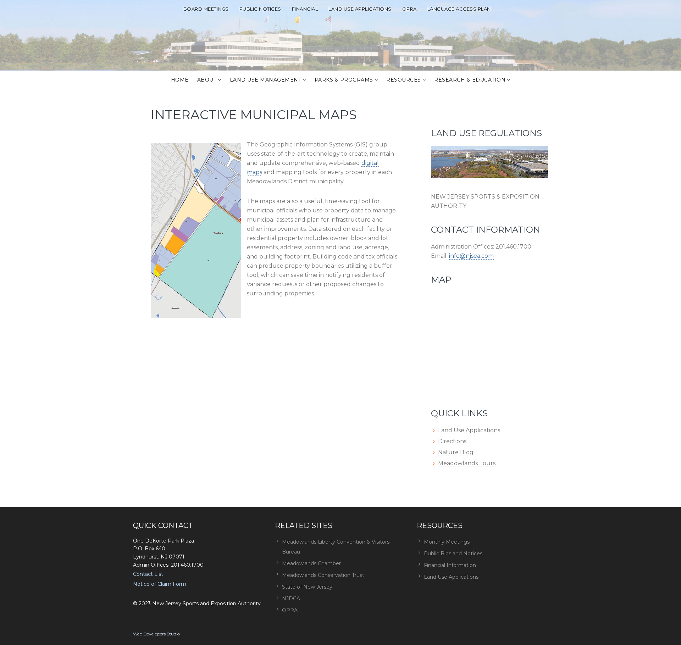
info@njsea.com (471, 255)
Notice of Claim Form (159, 584)
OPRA (409, 9)
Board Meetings (206, 9)
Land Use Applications (360, 9)
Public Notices (260, 9)
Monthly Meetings (447, 542)
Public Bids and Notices (453, 553)
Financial (305, 9)
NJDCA (291, 598)
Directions (452, 441)
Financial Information (450, 565)
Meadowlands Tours (466, 463)
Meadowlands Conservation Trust (323, 575)
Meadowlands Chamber (311, 563)
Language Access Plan (459, 9)
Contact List (148, 574)
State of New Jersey (307, 587)
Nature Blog (456, 452)
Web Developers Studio (156, 633)
